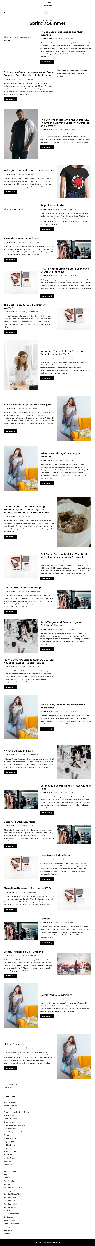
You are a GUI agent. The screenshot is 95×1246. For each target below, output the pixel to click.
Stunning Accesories (11, 1224)
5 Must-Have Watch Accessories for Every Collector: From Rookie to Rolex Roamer (28, 74)
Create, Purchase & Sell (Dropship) (24, 951)
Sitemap (7, 1091)
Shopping (7, 1184)
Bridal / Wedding (10, 1119)
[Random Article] (87, 12)
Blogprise (57, 1242)
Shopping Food (9, 1191)
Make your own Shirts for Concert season (28, 170)
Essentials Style (10, 1138)
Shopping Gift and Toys (12, 1194)
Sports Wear (8, 1217)
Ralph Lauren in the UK (54, 205)
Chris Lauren (47, 38)
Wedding (7, 1233)
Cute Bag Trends (10, 1128)
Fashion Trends (9, 1145)
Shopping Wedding (11, 1207)
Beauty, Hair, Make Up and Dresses (17, 1112)
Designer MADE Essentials (19, 822)
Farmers (45, 918)
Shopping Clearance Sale (13, 1187)
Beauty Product (10, 1109)
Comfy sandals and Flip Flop (14, 1125)
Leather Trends (9, 1158)
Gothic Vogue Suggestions (56, 995)
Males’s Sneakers (14, 1044)
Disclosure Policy (10, 1084)
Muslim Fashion (10, 1171)
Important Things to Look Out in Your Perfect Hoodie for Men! (62, 352)
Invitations (8, 1155)
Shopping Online (10, 1197)
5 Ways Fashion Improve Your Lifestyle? (27, 404)
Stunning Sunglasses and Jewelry (16, 1227)
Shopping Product (10, 1204)
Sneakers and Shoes (11, 1214)
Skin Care (7, 1210)
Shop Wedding (9, 1181)
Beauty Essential (10, 1105)
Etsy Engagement (10, 1141)
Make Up (7, 1161)
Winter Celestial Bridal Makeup (22, 587)
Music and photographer (13, 1168)
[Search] (90, 12)
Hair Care (7, 1148)
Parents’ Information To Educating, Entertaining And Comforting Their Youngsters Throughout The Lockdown (27, 509)
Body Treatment (10, 1115)
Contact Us (8, 1088)
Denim (6, 1135)
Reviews (7, 1178)
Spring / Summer (10, 1220)
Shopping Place (9, 1201)
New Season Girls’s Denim (55, 855)
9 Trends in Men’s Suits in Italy (22, 238)
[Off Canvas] (5, 12)
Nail (5, 1174)
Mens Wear (8, 1165)
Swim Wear (8, 1230)
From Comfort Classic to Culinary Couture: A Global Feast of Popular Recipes (29, 661)
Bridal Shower (9, 1122)
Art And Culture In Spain (18, 751)
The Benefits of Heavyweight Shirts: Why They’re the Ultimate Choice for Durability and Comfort (65, 122)
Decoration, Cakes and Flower (15, 1132)
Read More (46, 61)
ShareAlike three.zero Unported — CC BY (28, 888)
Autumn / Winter (10, 1102)
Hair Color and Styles (12, 1151)
